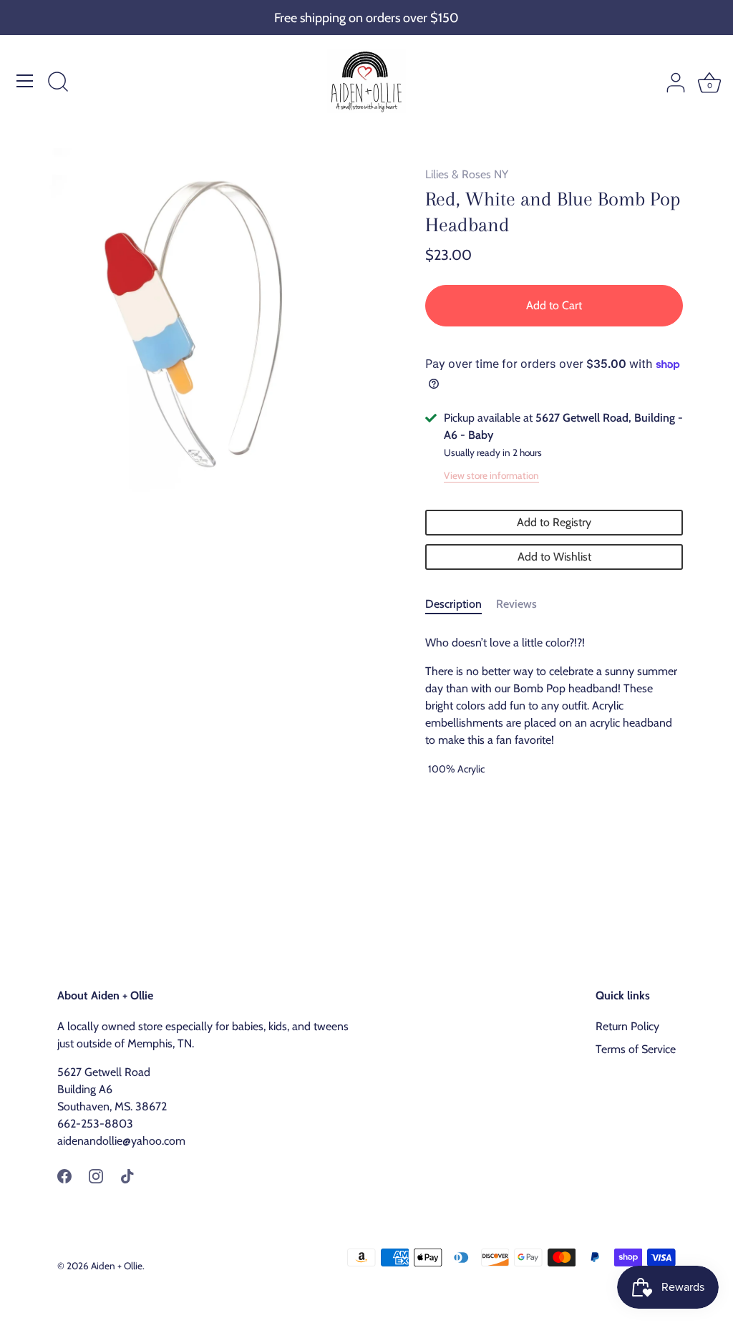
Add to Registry (554, 522)
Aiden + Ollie (116, 1265)
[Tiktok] (127, 1175)
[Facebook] (64, 1175)
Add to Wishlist (554, 556)
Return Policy (627, 1026)
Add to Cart (554, 305)
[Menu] (25, 81)
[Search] (58, 83)
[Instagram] (96, 1175)
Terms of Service (636, 1049)
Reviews (516, 604)
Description (453, 604)
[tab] (460, 604)
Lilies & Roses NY (466, 174)
